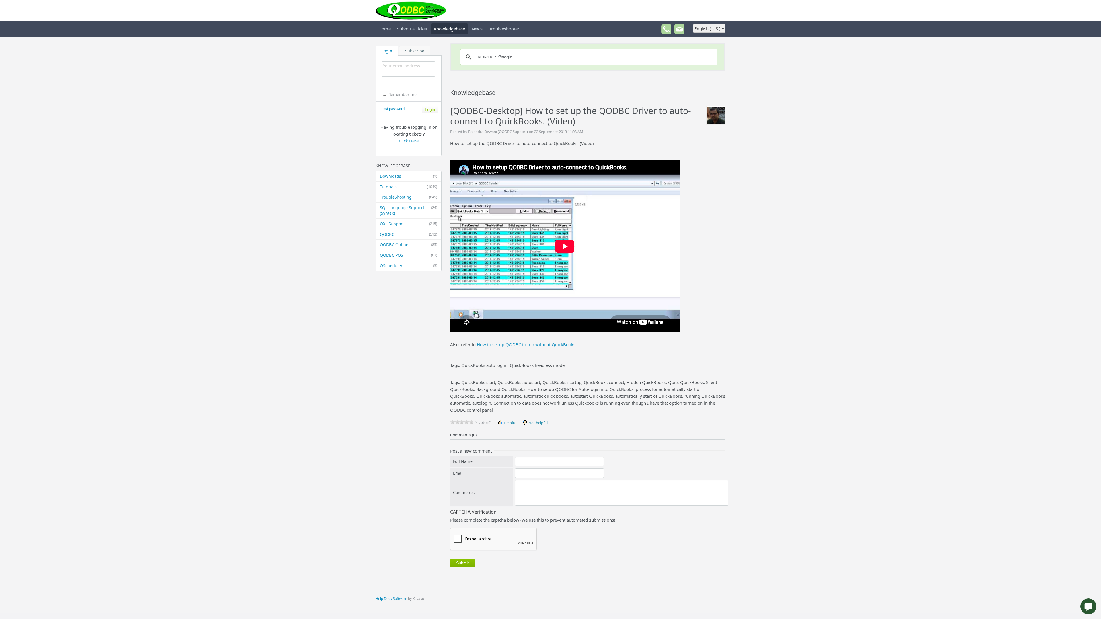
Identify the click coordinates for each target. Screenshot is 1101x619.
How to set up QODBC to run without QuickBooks (526, 344)
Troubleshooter (504, 29)
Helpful (509, 422)
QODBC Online (408, 244)
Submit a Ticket (412, 29)
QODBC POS (408, 255)
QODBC (408, 234)
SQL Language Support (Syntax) (408, 210)
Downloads (408, 176)
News (477, 29)
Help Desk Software (391, 598)
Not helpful (538, 422)
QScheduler (408, 265)
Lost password (393, 108)
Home (384, 29)
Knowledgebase (449, 29)
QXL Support (408, 223)
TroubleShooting (408, 197)
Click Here (409, 141)
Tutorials (408, 186)
